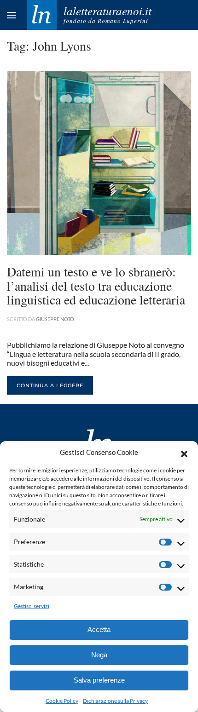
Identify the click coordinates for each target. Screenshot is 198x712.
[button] (184, 452)
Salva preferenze (99, 680)
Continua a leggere (50, 385)
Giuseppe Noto (55, 319)
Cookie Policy (62, 700)
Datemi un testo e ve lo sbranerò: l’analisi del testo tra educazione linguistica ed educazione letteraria (96, 286)
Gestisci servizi (31, 606)
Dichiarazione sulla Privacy (115, 700)
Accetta (99, 629)
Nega (99, 655)
